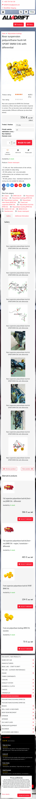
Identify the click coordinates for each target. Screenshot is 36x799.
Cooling (5, 680)
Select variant (26, 519)
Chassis (6, 196)
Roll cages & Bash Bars (10, 709)
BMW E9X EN (23, 209)
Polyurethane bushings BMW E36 (13, 699)
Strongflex (6, 693)
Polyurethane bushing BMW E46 (22, 207)
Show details (6, 794)
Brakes (4, 706)
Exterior (5, 716)
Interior (5, 719)
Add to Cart (25, 142)
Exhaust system (7, 683)
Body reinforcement (9, 712)
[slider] (19, 94)
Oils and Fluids (7, 722)
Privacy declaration (25, 790)
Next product (26, 469)
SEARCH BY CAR (9, 209)
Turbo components (9, 676)
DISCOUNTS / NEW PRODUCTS (11, 657)
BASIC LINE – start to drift (11, 666)
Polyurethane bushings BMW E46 (22, 198)
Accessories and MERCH (10, 732)
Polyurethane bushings (11, 200)
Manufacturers (8, 211)
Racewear (5, 729)
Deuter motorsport (23, 211)
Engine (4, 673)
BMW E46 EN (17, 196)
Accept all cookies (24, 795)
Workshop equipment (9, 725)
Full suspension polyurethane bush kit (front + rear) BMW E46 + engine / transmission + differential (17, 543)
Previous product (11, 469)
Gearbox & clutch (8, 686)
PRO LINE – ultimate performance (13, 670)
